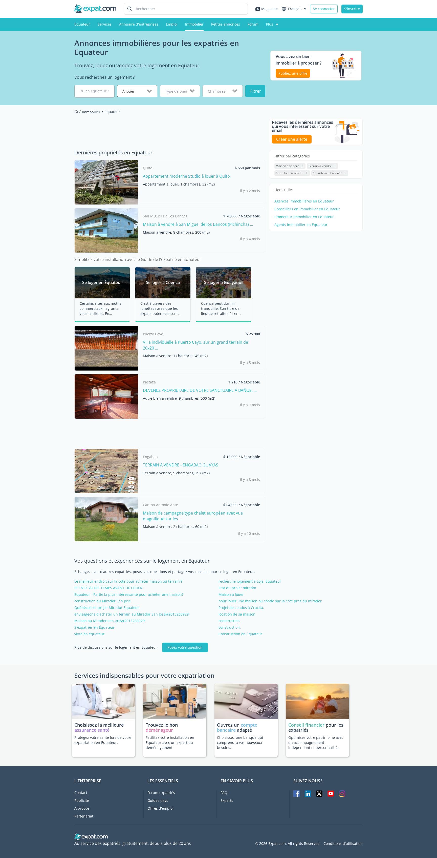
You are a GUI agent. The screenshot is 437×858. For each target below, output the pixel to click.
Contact (80, 792)
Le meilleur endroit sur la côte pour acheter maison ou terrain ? (128, 581)
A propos (82, 808)
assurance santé (92, 730)
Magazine (269, 8)
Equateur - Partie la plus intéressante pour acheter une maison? (128, 594)
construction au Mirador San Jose (102, 601)
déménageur (159, 730)
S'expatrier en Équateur (94, 627)
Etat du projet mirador (237, 588)
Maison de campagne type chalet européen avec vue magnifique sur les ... (193, 515)
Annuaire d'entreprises (138, 24)
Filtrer (255, 91)
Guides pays (157, 800)
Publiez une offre (292, 73)
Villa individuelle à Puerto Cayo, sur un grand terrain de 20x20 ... (195, 345)
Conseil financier (306, 725)
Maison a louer (231, 594)
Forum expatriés (161, 792)
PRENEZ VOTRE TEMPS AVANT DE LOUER (108, 588)
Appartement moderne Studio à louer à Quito (186, 176)
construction (229, 621)
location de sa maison (237, 614)
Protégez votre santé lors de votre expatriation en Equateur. (102, 740)
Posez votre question (185, 647)
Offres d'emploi (160, 808)
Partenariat (83, 816)
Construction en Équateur (240, 634)
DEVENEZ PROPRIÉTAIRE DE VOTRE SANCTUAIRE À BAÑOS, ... (200, 390)
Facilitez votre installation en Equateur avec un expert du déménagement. (170, 742)
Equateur (82, 24)
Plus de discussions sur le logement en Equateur (115, 647)
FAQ (224, 792)
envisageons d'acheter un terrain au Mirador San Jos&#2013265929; (132, 614)
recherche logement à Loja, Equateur (250, 581)
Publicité (81, 800)
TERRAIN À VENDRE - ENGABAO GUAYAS (180, 465)
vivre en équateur (89, 634)
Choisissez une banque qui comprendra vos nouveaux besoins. (240, 742)
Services (105, 24)
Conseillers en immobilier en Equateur (307, 209)
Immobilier (194, 24)
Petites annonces (225, 24)
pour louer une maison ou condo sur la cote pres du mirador (270, 601)
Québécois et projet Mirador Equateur (106, 607)
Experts (227, 800)
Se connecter (324, 8)
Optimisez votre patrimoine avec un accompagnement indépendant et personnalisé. (315, 742)
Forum (253, 24)
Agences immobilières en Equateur (304, 201)
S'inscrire (352, 8)
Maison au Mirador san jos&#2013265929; (110, 621)
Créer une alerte (291, 139)
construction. (230, 627)
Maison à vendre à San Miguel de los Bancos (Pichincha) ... (198, 224)
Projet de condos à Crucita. (241, 607)
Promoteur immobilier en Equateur (304, 217)
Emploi (172, 24)
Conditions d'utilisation (343, 843)
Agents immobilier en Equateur (300, 225)
